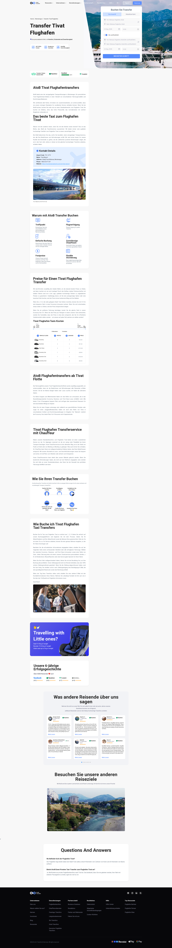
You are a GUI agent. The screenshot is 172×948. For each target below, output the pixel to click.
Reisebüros (71, 908)
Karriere (32, 912)
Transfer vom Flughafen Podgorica (57, 829)
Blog (31, 920)
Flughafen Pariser (130, 908)
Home (32, 19)
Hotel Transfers (54, 924)
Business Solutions (74, 904)
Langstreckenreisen (55, 916)
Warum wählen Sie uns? (37, 908)
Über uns (33, 904)
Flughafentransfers (55, 904)
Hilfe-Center (110, 904)
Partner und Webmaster (75, 912)
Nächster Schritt (121, 56)
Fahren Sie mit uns (73, 916)
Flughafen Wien (129, 912)
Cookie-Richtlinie (92, 914)
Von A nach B (112, 14)
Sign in (127, 3)
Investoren (33, 916)
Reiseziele (33, 924)
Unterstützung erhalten (113, 908)
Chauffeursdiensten (55, 908)
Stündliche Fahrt (131, 14)
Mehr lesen (51, 734)
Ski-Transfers (53, 920)
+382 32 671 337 (46, 161)
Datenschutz (91, 904)
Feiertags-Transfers (55, 912)
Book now (137, 3)
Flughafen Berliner (130, 904)
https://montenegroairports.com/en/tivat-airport (56, 164)
